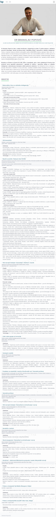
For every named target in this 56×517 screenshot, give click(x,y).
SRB (10, 1)
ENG (7, 1)
